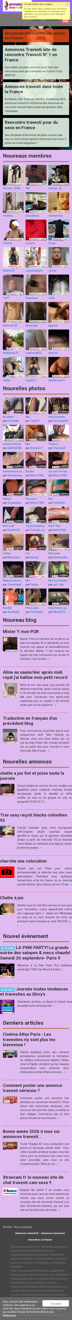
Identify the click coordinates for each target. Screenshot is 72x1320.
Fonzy (52, 243)
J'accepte (56, 1303)
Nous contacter (23, 1227)
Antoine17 (36, 448)
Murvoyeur (14, 557)
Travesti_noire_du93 (42, 529)
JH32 (51, 297)
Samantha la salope (15, 471)
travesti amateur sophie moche (22, 444)
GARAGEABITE (16, 448)
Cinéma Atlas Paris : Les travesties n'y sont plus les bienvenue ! (29, 1039)
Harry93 (53, 352)
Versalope (32, 297)
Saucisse (31, 498)
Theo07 (35, 420)
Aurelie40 (13, 611)
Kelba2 (7, 498)
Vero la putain (56, 416)
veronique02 (60, 420)
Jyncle (52, 270)
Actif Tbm (54, 525)
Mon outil (8, 525)
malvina (7, 215)
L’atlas (7, 553)
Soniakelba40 (15, 502)
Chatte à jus (11, 897)
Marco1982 (37, 475)
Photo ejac (32, 607)
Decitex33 (13, 529)
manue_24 (55, 188)
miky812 (31, 380)
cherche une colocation (23, 861)
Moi (28, 416)
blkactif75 (59, 611)
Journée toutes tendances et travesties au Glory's (34, 991)
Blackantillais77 (62, 557)
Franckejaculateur (41, 611)
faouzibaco (32, 215)
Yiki (28, 188)
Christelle (13, 420)
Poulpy (34, 584)
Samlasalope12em (19, 475)
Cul (27, 553)
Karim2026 (59, 529)
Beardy (34, 557)
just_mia (58, 584)
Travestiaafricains (18, 584)
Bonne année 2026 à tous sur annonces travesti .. (31, 1134)
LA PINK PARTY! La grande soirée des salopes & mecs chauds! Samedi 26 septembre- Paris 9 (35, 953)
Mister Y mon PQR (21, 631)
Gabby (7, 380)
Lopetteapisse (34, 270)
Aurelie (7, 607)
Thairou (53, 444)
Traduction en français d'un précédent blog (30, 721)
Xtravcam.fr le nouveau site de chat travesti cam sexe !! (33, 1180)
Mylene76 (9, 270)
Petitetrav (59, 502)
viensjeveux (55, 215)
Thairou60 (59, 448)
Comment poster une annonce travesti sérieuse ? (32, 1088)
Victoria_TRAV (12, 188)
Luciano (30, 243)
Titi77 (6, 297)
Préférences (9, 1315)
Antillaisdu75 (11, 352)
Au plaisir (8, 416)
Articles (7, 1227)
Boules (30, 471)
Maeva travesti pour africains (20, 580)
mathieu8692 (34, 352)
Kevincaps (32, 325)
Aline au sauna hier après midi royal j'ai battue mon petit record (35, 675)
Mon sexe (54, 553)
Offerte (7, 243)
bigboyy (53, 325)
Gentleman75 (56, 380)
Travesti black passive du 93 (42, 525)
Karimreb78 (10, 325)
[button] (67, 4)
